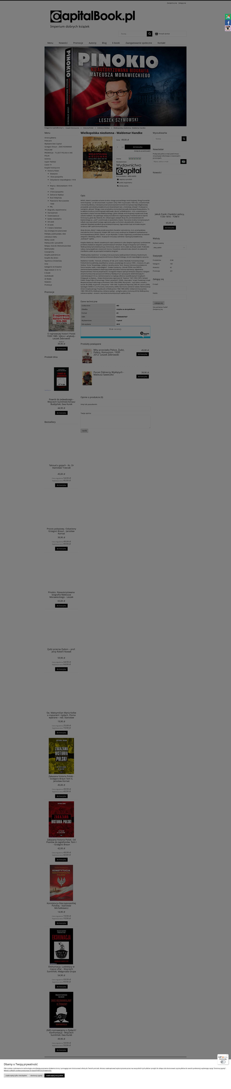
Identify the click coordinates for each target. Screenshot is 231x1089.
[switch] (223, 1061)
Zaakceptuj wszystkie (54, 1075)
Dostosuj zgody (36, 1075)
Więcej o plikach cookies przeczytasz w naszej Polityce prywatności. (27, 1070)
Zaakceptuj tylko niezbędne (16, 1075)
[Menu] (227, 1055)
